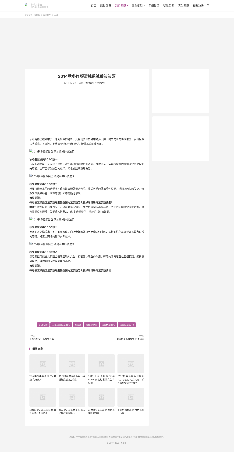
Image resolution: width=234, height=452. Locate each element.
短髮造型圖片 (108, 324)
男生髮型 (183, 5)
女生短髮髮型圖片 (61, 324)
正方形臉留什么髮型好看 (41, 338)
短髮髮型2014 (127, 324)
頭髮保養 (105, 5)
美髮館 (26, 5)
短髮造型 (100, 82)
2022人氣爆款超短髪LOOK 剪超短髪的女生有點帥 (101, 379)
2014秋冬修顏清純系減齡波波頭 (87, 76)
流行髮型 (120, 5)
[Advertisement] (117, 44)
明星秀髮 (168, 5)
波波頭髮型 (91, 324)
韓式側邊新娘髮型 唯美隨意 (130, 338)
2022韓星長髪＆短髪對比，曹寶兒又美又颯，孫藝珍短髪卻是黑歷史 (130, 379)
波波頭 (78, 324)
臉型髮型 (137, 5)
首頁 (93, 5)
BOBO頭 (43, 324)
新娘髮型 (154, 5)
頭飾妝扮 (198, 5)
